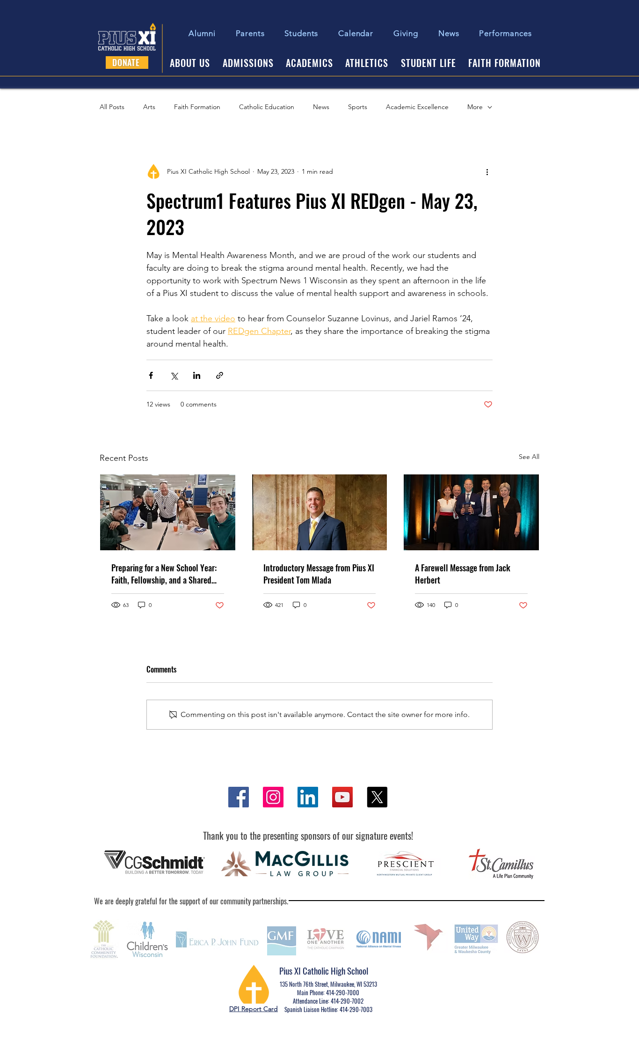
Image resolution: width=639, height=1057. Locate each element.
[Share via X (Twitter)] (173, 375)
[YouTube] (342, 797)
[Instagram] (273, 797)
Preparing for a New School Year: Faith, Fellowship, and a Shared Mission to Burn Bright (164, 574)
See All (529, 456)
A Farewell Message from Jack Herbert (462, 574)
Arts (149, 107)
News (321, 107)
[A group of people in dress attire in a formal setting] (471, 512)
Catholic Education (266, 107)
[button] (301, 33)
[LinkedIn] (308, 797)
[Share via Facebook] (150, 375)
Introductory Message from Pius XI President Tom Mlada (318, 574)
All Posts (112, 107)
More (475, 107)
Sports (357, 107)
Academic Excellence (417, 107)
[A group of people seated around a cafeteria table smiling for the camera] (167, 512)
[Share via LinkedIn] (196, 375)
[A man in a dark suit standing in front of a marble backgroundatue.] (319, 512)
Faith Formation (197, 107)
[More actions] (487, 171)
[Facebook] (238, 797)
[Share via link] (219, 375)
